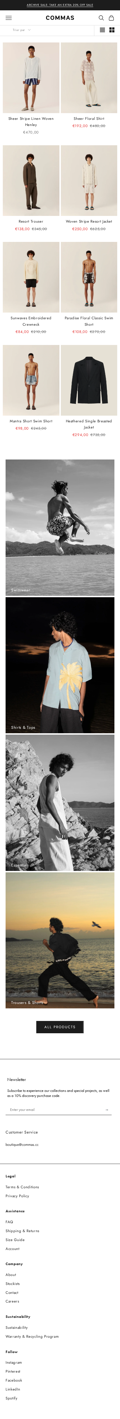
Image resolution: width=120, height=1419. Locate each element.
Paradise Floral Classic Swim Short (89, 321)
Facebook (14, 1380)
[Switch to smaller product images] (111, 30)
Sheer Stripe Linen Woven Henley (31, 121)
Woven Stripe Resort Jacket (89, 221)
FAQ (9, 1222)
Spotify (12, 1398)
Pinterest (13, 1371)
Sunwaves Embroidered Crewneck (31, 321)
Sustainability (17, 1327)
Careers (12, 1301)
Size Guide (15, 1239)
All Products (59, 1027)
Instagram (14, 1362)
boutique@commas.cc (22, 1144)
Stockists (13, 1283)
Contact (12, 1292)
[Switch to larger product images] (102, 30)
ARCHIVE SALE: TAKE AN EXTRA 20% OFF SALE (60, 5)
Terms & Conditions (22, 1187)
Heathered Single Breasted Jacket (89, 424)
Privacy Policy (17, 1196)
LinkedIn (13, 1389)
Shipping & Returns (22, 1231)
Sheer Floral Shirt (89, 118)
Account (13, 1248)
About (11, 1274)
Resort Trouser (31, 221)
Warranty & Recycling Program (32, 1336)
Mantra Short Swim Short (31, 421)
